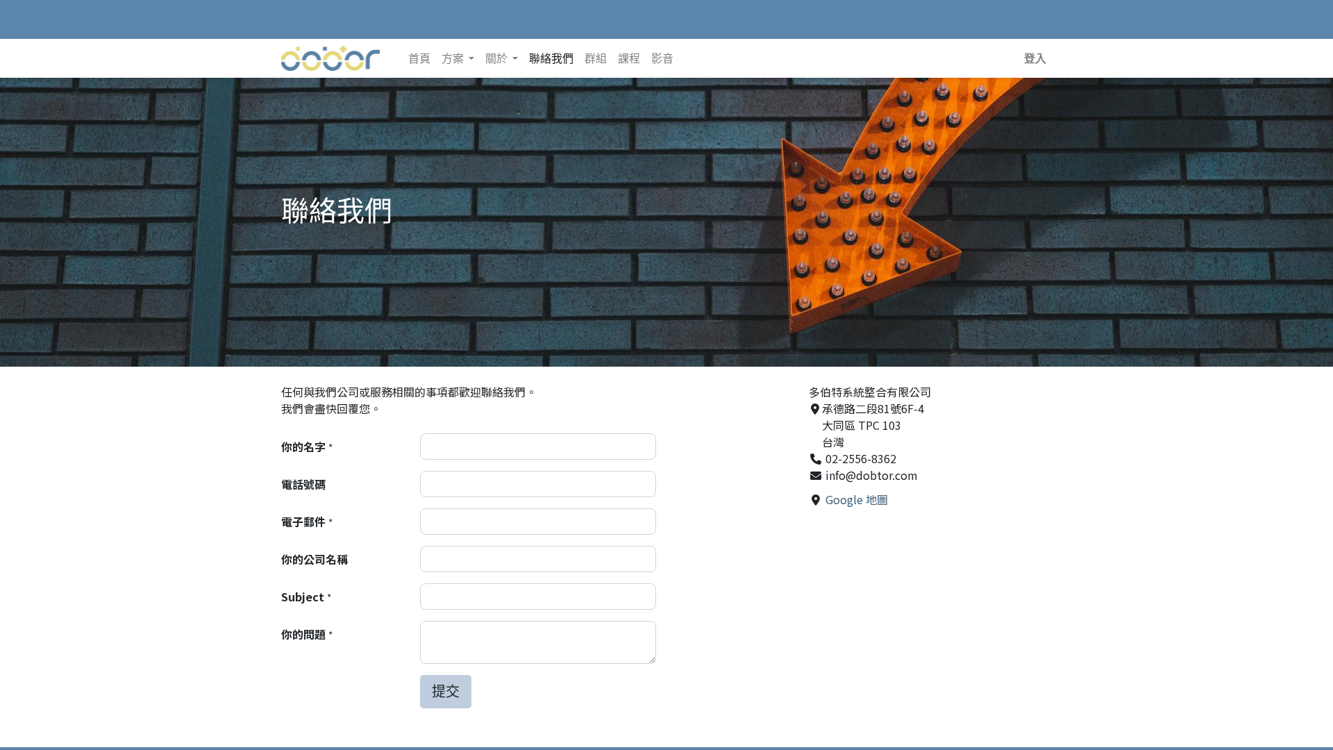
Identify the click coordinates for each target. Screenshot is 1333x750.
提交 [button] (446, 691)
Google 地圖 (856, 499)
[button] (1035, 58)
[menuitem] (419, 58)
